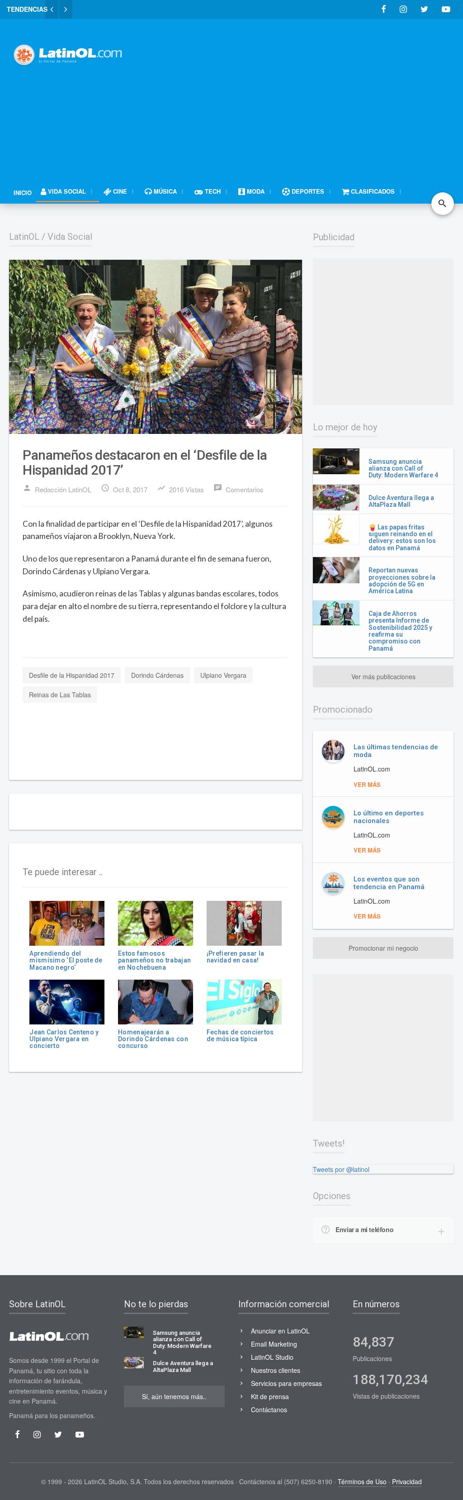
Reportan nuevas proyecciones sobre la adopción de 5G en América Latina (402, 581)
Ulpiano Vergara (223, 675)
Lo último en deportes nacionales (389, 817)
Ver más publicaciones (383, 676)
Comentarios (238, 488)
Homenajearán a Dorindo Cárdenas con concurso (153, 1039)
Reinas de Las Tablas (60, 694)
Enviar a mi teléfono (364, 1229)
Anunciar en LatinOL (280, 1330)
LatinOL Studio (272, 1357)
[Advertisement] (302, 93)
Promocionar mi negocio (383, 947)
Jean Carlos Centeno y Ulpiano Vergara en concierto (64, 1039)
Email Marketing (274, 1343)
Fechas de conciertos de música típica (240, 1036)
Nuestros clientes (275, 1370)
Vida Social (69, 236)
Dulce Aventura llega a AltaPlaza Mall (401, 501)
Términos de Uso (362, 1481)
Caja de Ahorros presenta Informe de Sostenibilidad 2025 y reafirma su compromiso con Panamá (400, 631)
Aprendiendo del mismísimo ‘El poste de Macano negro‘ (65, 960)
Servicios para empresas (286, 1383)
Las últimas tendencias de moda (396, 751)
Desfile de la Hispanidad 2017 (71, 675)
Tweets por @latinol (341, 1169)
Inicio (23, 192)
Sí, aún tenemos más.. (174, 1396)
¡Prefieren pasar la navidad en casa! (235, 957)
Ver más (367, 784)
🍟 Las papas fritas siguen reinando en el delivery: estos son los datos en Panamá (402, 538)
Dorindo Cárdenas (157, 675)
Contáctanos (269, 1409)
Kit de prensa (270, 1396)
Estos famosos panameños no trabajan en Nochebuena (154, 960)
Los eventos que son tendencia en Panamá (389, 883)
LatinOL (24, 236)
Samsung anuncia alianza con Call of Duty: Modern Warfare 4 (403, 468)
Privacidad (407, 1481)
